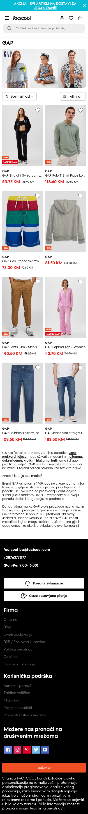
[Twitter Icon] (36, 749)
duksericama (12, 460)
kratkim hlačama (37, 460)
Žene (72, 453)
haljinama (58, 460)
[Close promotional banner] (84, 5)
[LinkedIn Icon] (45, 749)
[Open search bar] (9, 28)
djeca (22, 457)
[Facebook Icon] (8, 749)
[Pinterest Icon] (26, 749)
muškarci (9, 457)
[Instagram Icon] (17, 749)
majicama (74, 457)
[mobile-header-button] (62, 18)
